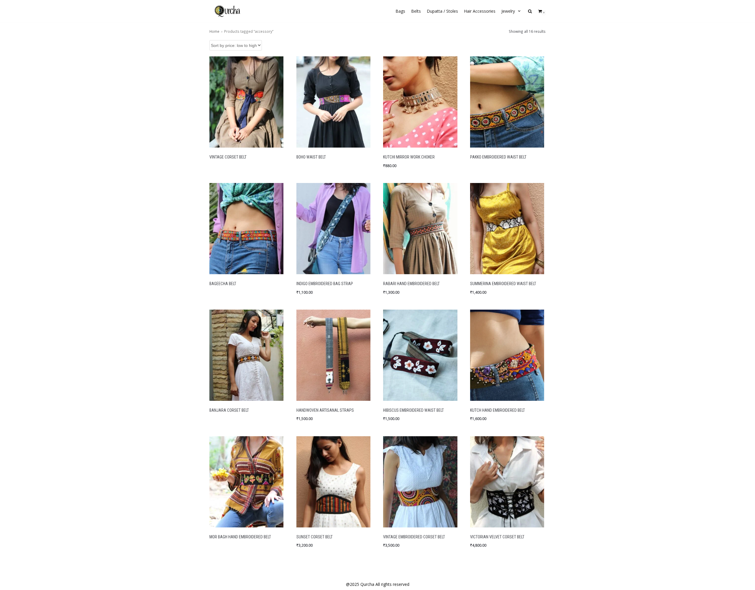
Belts (416, 11)
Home (214, 31)
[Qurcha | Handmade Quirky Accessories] (227, 11)
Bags (400, 11)
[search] (530, 11)
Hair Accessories (479, 11)
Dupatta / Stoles (442, 11)
